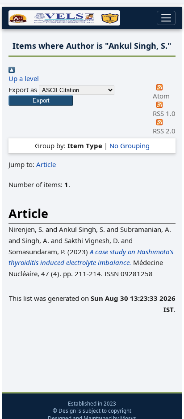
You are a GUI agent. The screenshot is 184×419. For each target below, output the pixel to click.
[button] (40, 100)
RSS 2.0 (164, 130)
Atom (161, 95)
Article (46, 164)
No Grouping (129, 145)
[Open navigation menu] (166, 18)
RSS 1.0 (164, 113)
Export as (22, 89)
